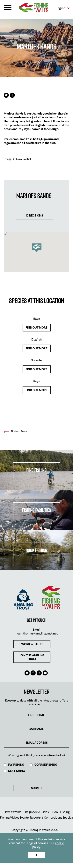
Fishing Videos (9, 817)
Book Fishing (36, 550)
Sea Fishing (16, 771)
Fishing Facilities (36, 510)
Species (67, 817)
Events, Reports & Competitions (40, 817)
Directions (34, 215)
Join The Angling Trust (32, 657)
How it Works (12, 812)
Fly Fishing (16, 764)
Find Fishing (36, 470)
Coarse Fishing (45, 764)
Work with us (31, 644)
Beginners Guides (37, 812)
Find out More (36, 328)
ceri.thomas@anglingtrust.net (37, 633)
